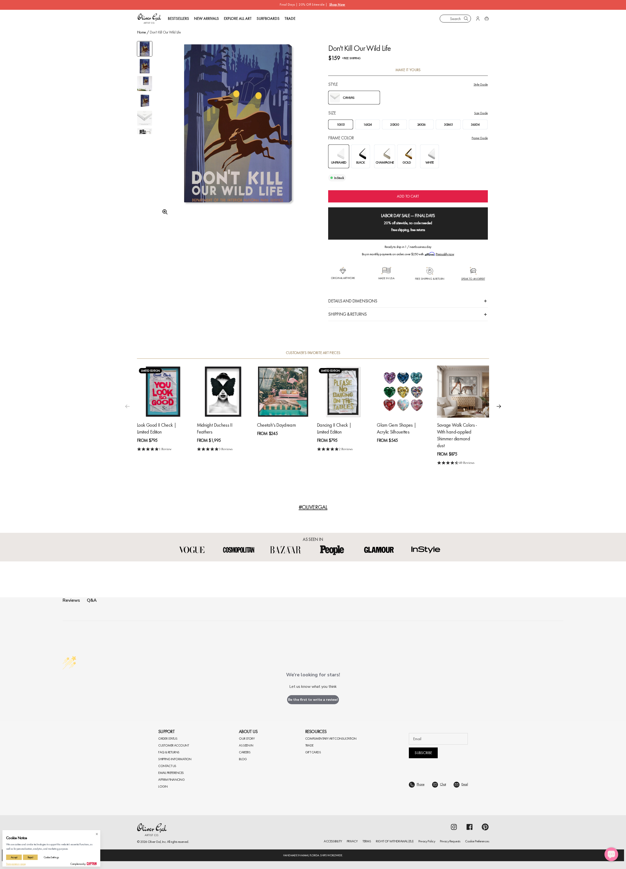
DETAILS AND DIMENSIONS (352, 301)
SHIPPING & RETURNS (347, 314)
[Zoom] (163, 212)
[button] (499, 406)
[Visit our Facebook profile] (469, 827)
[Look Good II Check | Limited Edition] (163, 392)
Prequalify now (445, 254)
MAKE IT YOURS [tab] (408, 69)
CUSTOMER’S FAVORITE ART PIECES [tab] (313, 352)
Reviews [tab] (71, 600)
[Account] (477, 18)
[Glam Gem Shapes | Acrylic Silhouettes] (403, 392)
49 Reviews (466, 463)
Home (141, 32)
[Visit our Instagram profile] (454, 827)
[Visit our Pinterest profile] (485, 827)
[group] (238, 136)
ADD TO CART (408, 196)
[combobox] (455, 18)
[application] (611, 854)
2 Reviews (346, 449)
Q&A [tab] (92, 600)
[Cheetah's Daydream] (283, 392)
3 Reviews (226, 449)
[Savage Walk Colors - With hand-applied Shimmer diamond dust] (463, 392)
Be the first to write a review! (313, 699)
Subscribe (423, 752)
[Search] (466, 18)
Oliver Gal (154, 841)
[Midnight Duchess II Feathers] (223, 392)
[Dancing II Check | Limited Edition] (343, 392)
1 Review (165, 449)
